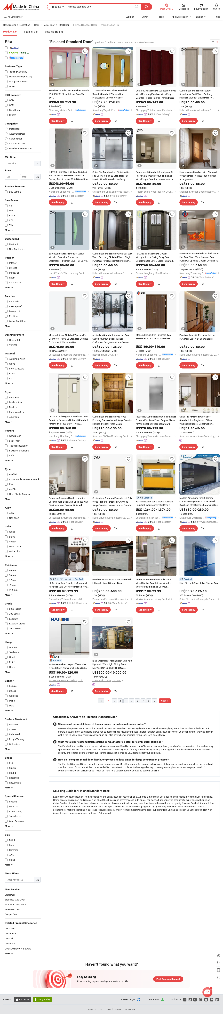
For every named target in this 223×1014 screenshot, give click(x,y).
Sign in (216, 8)
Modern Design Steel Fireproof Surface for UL (154, 336)
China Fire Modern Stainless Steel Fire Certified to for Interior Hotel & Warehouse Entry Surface (111, 176)
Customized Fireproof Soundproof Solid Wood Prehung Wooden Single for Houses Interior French (196, 94)
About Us (92, 1009)
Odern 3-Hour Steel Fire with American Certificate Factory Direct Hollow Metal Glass (68, 175)
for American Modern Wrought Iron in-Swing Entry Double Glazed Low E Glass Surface (154, 257)
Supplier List (31, 31)
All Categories (15, 16)
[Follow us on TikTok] (190, 999)
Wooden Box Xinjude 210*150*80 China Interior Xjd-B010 (69, 94)
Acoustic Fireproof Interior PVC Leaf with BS (197, 337)
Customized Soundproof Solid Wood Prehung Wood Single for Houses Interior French (156, 94)
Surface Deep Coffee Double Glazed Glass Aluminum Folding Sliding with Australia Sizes (68, 666)
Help (161, 16)
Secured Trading (54, 31)
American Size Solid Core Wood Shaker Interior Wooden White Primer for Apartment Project (153, 583)
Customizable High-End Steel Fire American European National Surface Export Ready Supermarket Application (68, 420)
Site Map (118, 1009)
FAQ (101, 1009)
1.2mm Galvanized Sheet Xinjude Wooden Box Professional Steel (109, 94)
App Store (22, 999)
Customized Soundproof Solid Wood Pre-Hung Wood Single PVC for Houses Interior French (112, 257)
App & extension (180, 16)
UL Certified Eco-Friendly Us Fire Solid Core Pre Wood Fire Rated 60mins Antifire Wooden (68, 585)
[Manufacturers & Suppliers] (21, 6)
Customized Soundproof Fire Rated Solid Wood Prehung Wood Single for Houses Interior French (155, 176)
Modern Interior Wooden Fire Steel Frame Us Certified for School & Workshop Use (68, 339)
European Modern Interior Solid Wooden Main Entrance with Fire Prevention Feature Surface (68, 502)
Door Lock (10, 943)
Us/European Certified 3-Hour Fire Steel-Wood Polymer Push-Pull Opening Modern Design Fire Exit (199, 257)
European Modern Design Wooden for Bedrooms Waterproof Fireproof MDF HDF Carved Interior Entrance (68, 257)
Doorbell (9, 938)
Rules (217, 16)
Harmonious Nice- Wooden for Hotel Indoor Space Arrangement (198, 176)
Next (163, 700)
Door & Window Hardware (18, 948)
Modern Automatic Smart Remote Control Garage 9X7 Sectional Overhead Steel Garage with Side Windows (198, 501)
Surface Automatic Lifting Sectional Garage (111, 581)
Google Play (42, 999)
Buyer (145, 16)
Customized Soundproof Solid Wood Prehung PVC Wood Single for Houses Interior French (112, 502)
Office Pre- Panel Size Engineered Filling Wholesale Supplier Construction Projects (195, 420)
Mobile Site (130, 1009)
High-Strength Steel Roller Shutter (199, 583)
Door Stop (10, 928)
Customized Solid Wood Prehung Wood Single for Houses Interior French (112, 420)
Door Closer (11, 933)
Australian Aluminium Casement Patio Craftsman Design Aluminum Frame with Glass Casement (111, 339)
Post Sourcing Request (168, 979)
